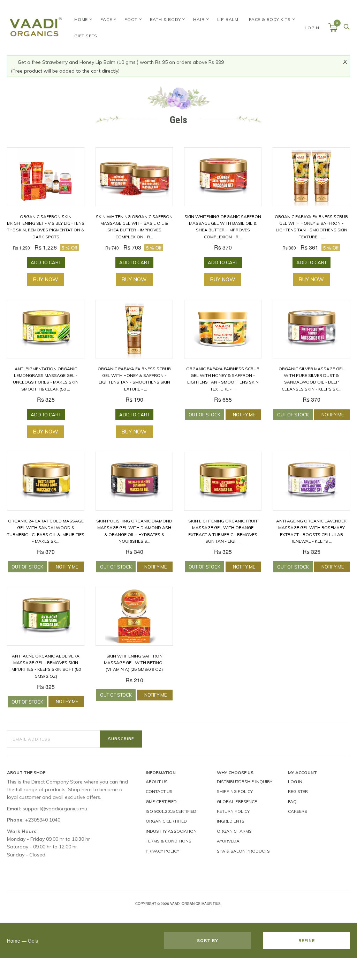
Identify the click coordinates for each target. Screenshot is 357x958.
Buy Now (45, 279)
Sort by (207, 940)
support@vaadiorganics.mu (55, 808)
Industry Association (171, 831)
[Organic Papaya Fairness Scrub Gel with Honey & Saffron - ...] (311, 176)
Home (81, 19)
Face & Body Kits (270, 19)
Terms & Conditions (168, 841)
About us (157, 781)
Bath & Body (165, 19)
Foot (130, 19)
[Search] (346, 28)
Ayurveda (228, 841)
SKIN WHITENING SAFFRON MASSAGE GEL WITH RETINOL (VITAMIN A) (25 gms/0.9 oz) (134, 662)
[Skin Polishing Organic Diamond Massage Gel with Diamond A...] (134, 481)
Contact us (159, 791)
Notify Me (244, 414)
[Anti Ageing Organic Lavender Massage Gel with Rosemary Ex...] (311, 481)
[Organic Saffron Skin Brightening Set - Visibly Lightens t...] (45, 176)
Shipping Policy (235, 791)
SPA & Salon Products (243, 851)
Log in (295, 781)
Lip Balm (227, 19)
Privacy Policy (162, 851)
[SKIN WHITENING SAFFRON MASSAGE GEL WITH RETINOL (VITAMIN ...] (134, 616)
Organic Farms (234, 831)
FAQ (292, 801)
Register (298, 791)
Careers (297, 811)
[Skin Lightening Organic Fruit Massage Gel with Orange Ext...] (222, 481)
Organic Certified (166, 821)
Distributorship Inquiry (244, 781)
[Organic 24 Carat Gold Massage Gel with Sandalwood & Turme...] (45, 481)
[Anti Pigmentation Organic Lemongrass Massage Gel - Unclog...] (45, 329)
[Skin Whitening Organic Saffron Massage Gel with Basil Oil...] (134, 176)
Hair (198, 19)
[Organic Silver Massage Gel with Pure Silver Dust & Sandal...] (311, 329)
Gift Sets (85, 35)
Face (106, 19)
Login (312, 27)
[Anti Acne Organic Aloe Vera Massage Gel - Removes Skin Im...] (45, 616)
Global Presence (237, 801)
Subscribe (121, 738)
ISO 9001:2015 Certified (171, 811)
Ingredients (230, 821)
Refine (306, 940)
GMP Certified (161, 801)
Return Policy (233, 811)
